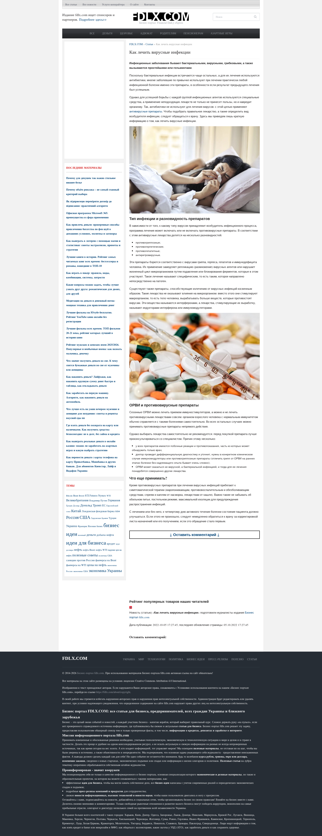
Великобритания (77, 500)
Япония (92, 526)
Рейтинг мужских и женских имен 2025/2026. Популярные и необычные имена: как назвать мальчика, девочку (94, 349)
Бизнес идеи (196, 659)
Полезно (237, 659)
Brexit (81, 495)
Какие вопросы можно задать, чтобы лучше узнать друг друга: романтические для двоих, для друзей (93, 289)
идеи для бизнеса (86, 542)
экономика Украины (105, 570)
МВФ (117, 511)
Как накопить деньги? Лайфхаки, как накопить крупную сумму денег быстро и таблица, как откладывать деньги (90, 381)
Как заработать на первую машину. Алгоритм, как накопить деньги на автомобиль (87, 397)
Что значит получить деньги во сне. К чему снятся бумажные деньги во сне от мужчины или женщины (92, 365)
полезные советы (85, 555)
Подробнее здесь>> (93, 19)
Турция (112, 518)
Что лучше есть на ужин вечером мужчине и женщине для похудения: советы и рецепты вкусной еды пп (92, 413)
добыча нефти (105, 535)
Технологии (156, 659)
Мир (141, 659)
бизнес (100, 526)
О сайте (134, 4)
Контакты (149, 4)
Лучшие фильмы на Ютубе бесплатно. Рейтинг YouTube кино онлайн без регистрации (89, 316)
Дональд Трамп (90, 505)
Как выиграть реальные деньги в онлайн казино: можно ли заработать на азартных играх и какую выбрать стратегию (91, 445)
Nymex (102, 495)
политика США (105, 555)
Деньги (107, 33)
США (85, 517)
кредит (111, 543)
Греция (69, 505)
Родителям (168, 33)
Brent (75, 495)
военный (82, 535)
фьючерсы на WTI (76, 565)
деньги (91, 534)
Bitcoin (69, 495)
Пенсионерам (193, 33)
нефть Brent (89, 549)
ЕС (104, 505)
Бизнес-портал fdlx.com (90, 673)
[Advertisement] (194, 569)
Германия (114, 500)
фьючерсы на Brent (105, 560)
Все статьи (71, 4)
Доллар (76, 505)
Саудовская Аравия (99, 518)
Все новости (89, 4)
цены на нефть (97, 565)
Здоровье (126, 33)
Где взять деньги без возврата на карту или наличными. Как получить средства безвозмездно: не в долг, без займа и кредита (93, 429)
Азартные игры (221, 33)
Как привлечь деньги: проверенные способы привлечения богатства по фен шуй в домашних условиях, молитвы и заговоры (92, 229)
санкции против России (80, 560)
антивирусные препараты (145, 111)
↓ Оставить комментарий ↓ (195, 534)
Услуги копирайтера (113, 4)
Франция (82, 526)
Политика (176, 659)
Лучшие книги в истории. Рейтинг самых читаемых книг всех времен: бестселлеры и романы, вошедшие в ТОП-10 (92, 261)
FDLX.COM (74, 658)
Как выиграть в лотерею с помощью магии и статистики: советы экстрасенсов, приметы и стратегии (93, 245)
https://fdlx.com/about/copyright (113, 692)
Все (92, 33)
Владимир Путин (98, 500)
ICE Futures (91, 495)
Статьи (252, 659)
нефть (78, 549)
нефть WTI (101, 549)
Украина (71, 526)
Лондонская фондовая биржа (98, 511)
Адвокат (146, 33)
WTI (109, 495)
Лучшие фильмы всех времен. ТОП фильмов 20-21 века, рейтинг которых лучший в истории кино (93, 332)
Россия (72, 517)
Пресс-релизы (218, 659)
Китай (76, 510)
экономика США (80, 571)
